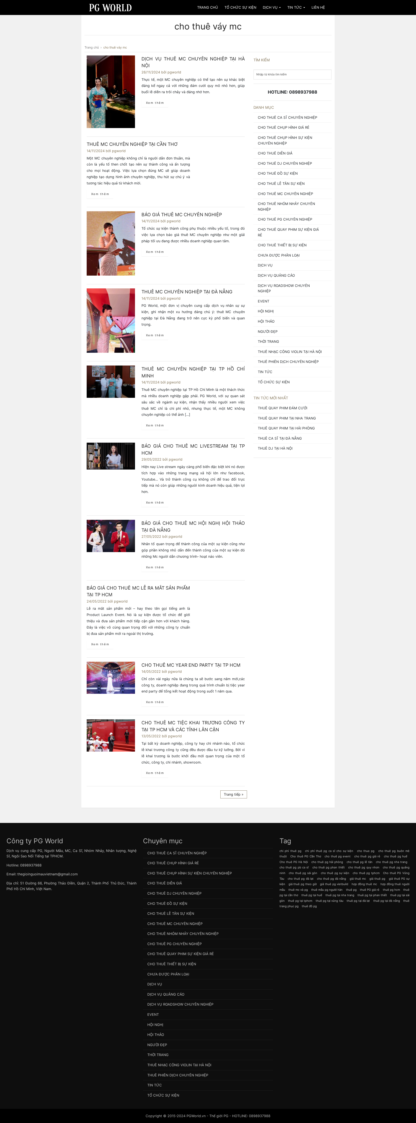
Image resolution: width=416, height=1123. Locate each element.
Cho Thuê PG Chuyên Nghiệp (285, 219)
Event (263, 301)
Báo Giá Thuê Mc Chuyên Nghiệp (181, 214)
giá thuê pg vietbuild (334, 884)
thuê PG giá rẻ (369, 889)
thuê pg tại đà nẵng (386, 900)
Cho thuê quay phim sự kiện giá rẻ (288, 232)
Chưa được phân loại (279, 255)
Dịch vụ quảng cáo (276, 275)
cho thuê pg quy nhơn (363, 867)
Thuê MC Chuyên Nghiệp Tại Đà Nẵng (186, 291)
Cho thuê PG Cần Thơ (305, 856)
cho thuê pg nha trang (391, 862)
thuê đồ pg (309, 906)
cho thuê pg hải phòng (327, 862)
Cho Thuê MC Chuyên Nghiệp (285, 194)
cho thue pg (366, 851)
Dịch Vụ (271, 7)
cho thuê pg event (338, 856)
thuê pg (351, 889)
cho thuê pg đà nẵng (331, 878)
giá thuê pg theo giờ (303, 884)
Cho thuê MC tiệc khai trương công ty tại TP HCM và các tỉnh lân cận (193, 726)
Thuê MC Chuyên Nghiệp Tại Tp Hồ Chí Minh (193, 372)
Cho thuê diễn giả (275, 153)
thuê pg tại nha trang (339, 895)
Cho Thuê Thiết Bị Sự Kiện (282, 245)
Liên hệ (318, 7)
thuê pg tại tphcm (300, 900)
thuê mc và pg (298, 889)
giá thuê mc (358, 878)
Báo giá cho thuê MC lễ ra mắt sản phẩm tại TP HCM (138, 591)
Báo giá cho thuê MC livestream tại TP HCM (193, 449)
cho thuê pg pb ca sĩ (294, 867)
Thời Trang (268, 341)
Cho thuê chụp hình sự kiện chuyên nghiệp (285, 140)
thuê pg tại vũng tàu (329, 900)
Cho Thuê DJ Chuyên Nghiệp (285, 163)
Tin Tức (295, 7)
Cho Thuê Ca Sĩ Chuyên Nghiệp (287, 117)
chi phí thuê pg (290, 851)
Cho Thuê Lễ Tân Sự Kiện (281, 183)
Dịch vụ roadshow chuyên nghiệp (284, 288)
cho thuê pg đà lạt (301, 878)
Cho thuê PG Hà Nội (294, 862)
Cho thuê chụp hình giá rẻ (283, 127)
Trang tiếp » (234, 794)
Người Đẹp (268, 331)
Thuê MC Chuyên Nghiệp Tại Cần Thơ (132, 144)
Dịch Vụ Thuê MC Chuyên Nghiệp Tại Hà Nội (193, 62)
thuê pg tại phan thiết (372, 895)
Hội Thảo (266, 321)
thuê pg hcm (391, 889)
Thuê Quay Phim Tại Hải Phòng (286, 428)
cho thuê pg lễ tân (360, 862)
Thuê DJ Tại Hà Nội (275, 448)
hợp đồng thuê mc (364, 884)
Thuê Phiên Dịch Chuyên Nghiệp (288, 361)
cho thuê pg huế (395, 856)
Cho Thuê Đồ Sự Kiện (278, 173)
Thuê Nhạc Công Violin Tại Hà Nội (290, 351)
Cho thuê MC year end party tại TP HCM (190, 665)
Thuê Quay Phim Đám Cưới (282, 408)
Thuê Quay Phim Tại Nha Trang (287, 418)
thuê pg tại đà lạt (358, 900)
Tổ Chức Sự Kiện (240, 7)
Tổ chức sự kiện (274, 382)
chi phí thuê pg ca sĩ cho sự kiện (329, 851)
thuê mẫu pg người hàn (327, 889)
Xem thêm (155, 102)
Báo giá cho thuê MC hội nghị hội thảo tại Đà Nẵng (193, 526)
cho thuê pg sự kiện (335, 873)
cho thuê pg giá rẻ (367, 856)
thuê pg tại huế (311, 895)
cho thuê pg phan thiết (328, 867)
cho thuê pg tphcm (366, 873)
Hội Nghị (266, 311)
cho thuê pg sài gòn (303, 873)
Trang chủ (207, 7)
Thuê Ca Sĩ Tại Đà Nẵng (280, 438)
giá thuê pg (377, 878)
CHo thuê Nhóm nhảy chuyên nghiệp (286, 206)
